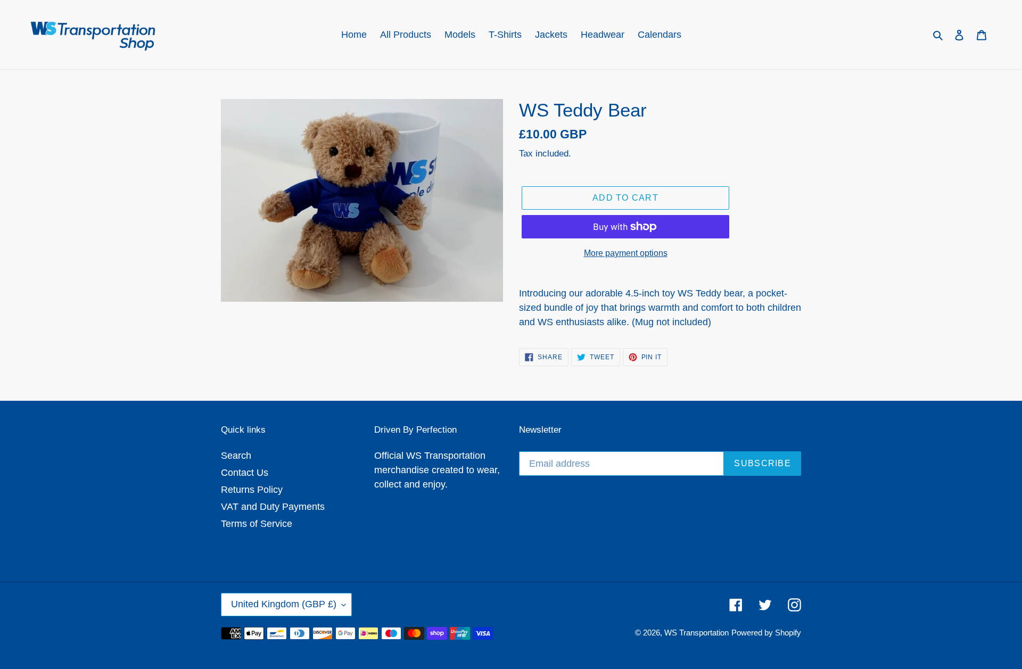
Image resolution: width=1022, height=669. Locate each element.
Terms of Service (256, 523)
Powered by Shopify (766, 632)
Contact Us (244, 472)
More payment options (625, 253)
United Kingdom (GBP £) (283, 604)
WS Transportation (696, 632)
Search (236, 455)
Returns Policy (252, 489)
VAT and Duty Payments (273, 506)
